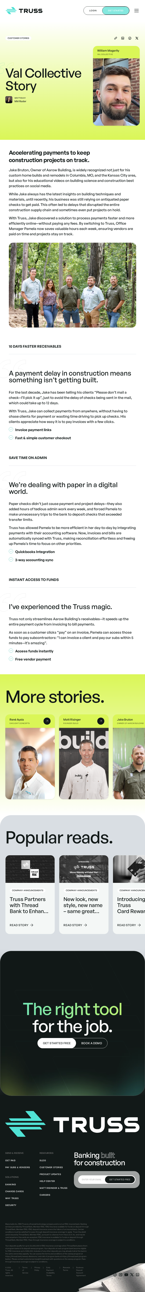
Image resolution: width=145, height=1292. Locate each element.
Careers (45, 1195)
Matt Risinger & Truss (54, 1188)
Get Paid (10, 1160)
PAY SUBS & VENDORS (17, 1167)
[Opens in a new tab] (115, 1275)
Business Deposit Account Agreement (81, 1271)
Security (10, 1205)
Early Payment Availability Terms (50, 1271)
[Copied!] (115, 38)
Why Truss (12, 1198)
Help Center (47, 1181)
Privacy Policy (37, 1268)
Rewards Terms (66, 1268)
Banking (10, 1184)
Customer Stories (51, 1167)
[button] (135, 10)
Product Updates (50, 1174)
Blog (43, 1160)
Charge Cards (14, 1191)
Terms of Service (25, 1270)
